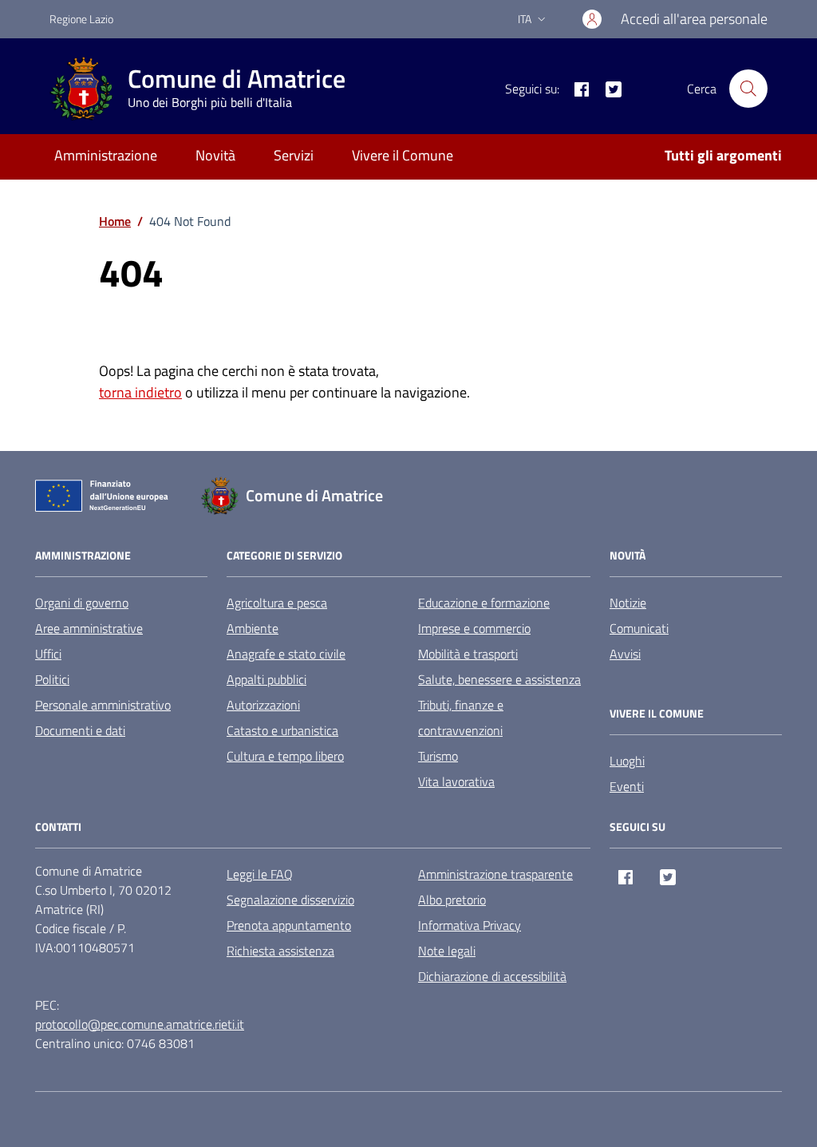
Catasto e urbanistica (282, 730)
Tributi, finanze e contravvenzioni (460, 717)
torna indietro (140, 392)
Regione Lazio (81, 18)
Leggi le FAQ (260, 874)
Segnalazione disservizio (290, 899)
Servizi (294, 155)
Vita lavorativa (456, 781)
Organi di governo (81, 602)
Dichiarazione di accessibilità (492, 976)
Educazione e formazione (484, 602)
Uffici (48, 653)
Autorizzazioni (263, 704)
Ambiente (252, 628)
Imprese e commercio (474, 628)
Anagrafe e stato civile (286, 653)
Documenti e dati (80, 730)
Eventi (627, 786)
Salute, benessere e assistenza (499, 679)
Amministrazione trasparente (495, 874)
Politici (52, 679)
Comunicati (639, 628)
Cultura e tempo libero (285, 755)
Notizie (628, 602)
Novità (215, 155)
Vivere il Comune (402, 155)
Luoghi (627, 760)
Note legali (447, 950)
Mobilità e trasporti (468, 653)
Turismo (438, 755)
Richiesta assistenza (280, 950)
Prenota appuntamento (289, 925)
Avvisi (625, 653)
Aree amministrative (89, 628)
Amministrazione (105, 155)
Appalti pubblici (266, 679)
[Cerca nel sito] (748, 88)
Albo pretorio (452, 899)
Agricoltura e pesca (277, 602)
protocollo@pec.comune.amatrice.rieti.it (139, 1024)
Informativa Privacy (469, 925)
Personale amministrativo (103, 704)
